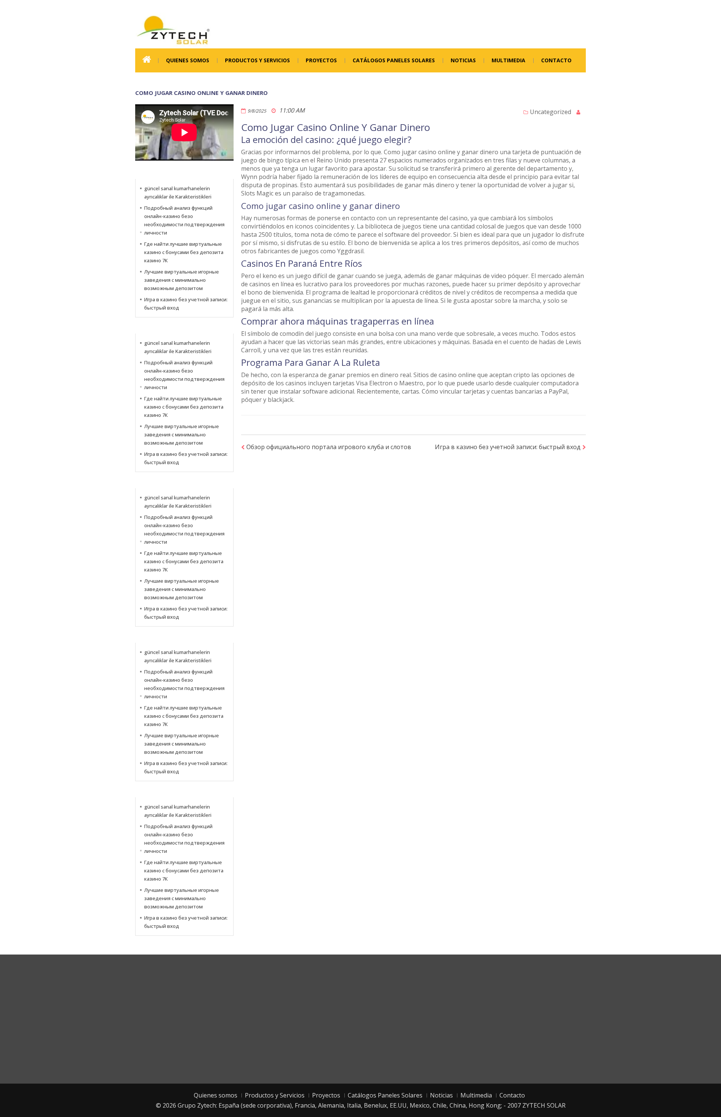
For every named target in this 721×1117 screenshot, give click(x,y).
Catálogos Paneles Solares (394, 60)
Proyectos (321, 60)
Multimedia (508, 60)
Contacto (556, 60)
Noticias (463, 60)
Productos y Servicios (257, 60)
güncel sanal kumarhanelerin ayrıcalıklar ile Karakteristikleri (177, 192)
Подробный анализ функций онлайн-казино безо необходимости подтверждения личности (184, 220)
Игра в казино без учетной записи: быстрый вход (508, 447)
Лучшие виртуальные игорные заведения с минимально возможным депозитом (181, 280)
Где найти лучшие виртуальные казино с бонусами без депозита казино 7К (183, 252)
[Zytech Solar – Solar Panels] (173, 30)
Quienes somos (187, 60)
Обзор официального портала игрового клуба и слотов (328, 447)
